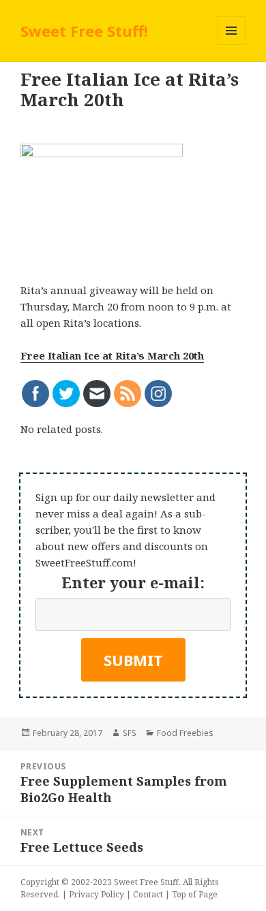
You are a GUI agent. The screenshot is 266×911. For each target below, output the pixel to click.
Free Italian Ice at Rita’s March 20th (112, 355)
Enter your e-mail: (133, 582)
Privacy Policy (96, 894)
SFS (129, 733)
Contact (148, 894)
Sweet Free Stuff (146, 882)
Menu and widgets (232, 44)
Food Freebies (185, 733)
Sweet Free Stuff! (84, 30)
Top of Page (195, 894)
